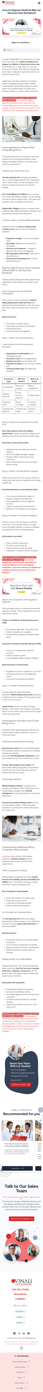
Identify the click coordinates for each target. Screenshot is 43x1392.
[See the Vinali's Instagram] (14, 1333)
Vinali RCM (19, 1372)
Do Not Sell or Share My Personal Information (21, 1344)
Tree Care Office (19, 1367)
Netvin (20, 1377)
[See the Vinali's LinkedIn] (24, 1333)
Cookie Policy (34, 1342)
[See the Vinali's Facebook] (19, 1333)
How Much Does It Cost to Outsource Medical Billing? (16, 1145)
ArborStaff (19, 1388)
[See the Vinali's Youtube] (28, 1333)
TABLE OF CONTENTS (20, 43)
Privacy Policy (23, 1342)
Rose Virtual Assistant (20, 1362)
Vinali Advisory (20, 1383)
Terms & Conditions (10, 1342)
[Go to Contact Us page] (21, 34)
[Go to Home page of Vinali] (11, 3)
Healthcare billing (9, 856)
